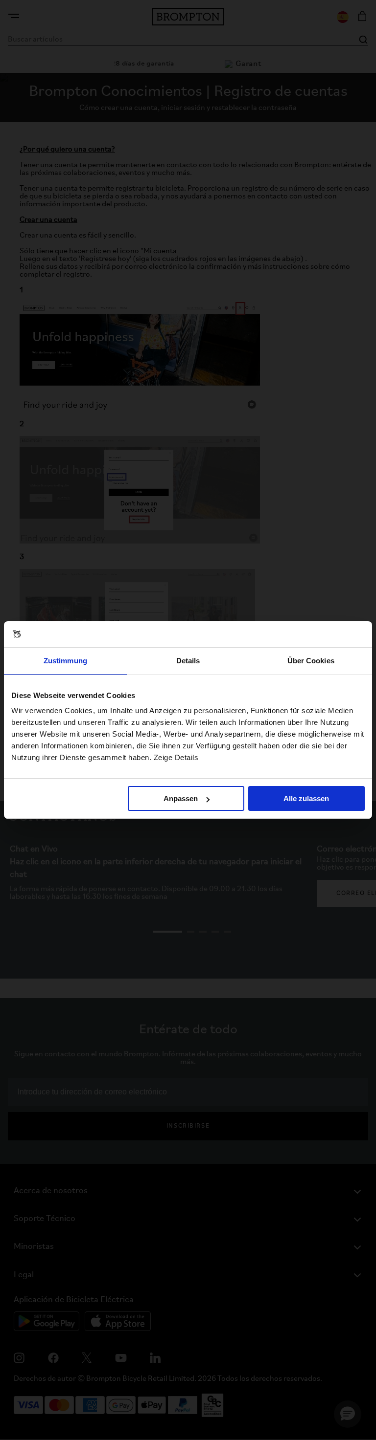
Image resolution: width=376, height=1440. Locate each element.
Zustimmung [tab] (65, 660)
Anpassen (181, 798)
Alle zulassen (306, 798)
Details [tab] (188, 660)
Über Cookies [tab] (310, 660)
